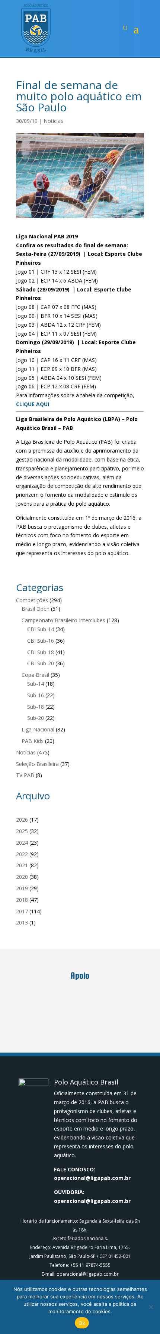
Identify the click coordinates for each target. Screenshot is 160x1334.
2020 (22, 876)
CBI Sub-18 (40, 652)
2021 (22, 865)
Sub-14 (35, 683)
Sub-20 (35, 717)
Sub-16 (35, 695)
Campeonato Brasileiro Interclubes (63, 620)
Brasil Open (35, 608)
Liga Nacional (38, 729)
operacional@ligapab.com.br (92, 1177)
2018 (22, 899)
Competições (32, 600)
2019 (22, 888)
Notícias (53, 120)
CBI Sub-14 (40, 629)
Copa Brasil (35, 674)
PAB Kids (33, 740)
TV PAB (25, 775)
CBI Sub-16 (40, 640)
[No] (150, 1307)
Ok (82, 1323)
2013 (22, 922)
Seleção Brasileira (37, 763)
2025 (22, 831)
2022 (22, 854)
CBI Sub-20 (40, 663)
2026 (22, 819)
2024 (22, 842)
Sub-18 (35, 706)
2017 (22, 911)
